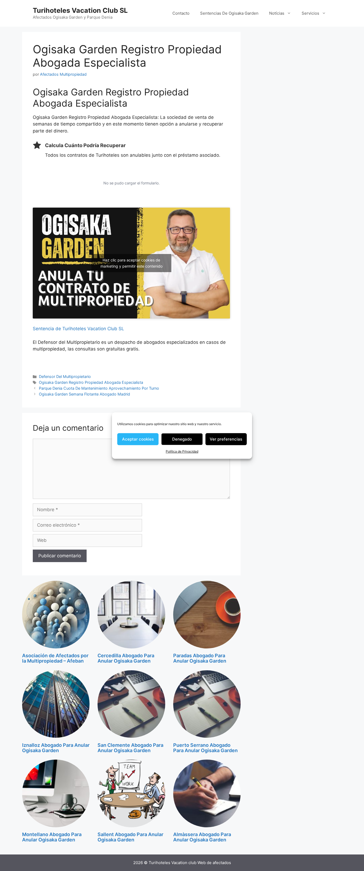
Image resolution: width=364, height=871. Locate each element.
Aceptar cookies (138, 439)
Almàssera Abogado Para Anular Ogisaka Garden (202, 837)
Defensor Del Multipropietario (65, 376)
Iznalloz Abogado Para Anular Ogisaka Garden (56, 747)
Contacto (180, 13)
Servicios (310, 13)
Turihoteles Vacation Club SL (80, 10)
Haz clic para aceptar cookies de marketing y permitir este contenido (131, 263)
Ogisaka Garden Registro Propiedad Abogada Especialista (91, 382)
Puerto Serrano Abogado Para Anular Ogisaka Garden (205, 747)
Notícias (276, 13)
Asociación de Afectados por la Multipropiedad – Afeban (55, 658)
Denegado (182, 439)
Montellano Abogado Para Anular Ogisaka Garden (52, 837)
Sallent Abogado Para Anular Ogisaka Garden (130, 837)
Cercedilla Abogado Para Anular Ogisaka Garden (126, 658)
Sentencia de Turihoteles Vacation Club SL (78, 328)
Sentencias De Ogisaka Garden (229, 13)
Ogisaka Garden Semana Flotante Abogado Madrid (84, 394)
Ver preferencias (226, 439)
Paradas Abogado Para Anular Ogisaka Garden (199, 658)
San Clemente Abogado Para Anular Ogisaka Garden (130, 747)
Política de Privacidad (182, 451)
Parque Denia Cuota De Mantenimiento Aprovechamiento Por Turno (99, 388)
